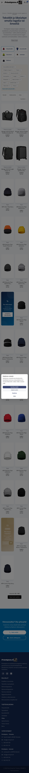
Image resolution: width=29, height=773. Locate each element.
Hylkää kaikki (14, 390)
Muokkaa (14, 393)
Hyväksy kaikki (14, 387)
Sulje (14, 396)
